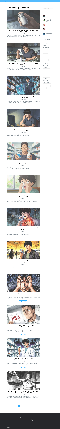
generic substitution (46, 65)
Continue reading (23, 39)
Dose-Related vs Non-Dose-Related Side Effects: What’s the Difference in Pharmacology (49, 25)
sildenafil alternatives (46, 82)
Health (44, 45)
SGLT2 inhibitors (45, 78)
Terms (31, 418)
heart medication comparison (47, 84)
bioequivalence (45, 63)
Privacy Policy (32, 419)
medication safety (45, 54)
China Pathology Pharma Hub (5, 1)
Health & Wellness (46, 43)
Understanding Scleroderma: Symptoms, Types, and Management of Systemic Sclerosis (49, 29)
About (31, 417)
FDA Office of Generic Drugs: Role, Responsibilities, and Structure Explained (49, 34)
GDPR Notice (32, 420)
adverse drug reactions (46, 69)
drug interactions (45, 61)
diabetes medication (45, 67)
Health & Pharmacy (46, 41)
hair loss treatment (45, 80)
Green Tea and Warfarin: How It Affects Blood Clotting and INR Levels (49, 20)
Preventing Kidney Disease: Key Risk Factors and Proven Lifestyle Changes (49, 15)
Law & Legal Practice (46, 47)
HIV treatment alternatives (46, 76)
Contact (32, 421)
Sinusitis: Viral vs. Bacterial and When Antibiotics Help (23, 294)
